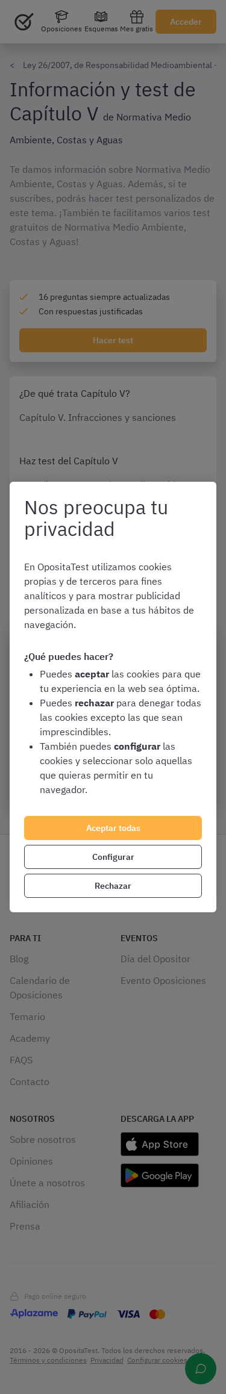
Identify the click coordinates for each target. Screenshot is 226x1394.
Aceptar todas (113, 828)
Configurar (113, 856)
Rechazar (113, 885)
